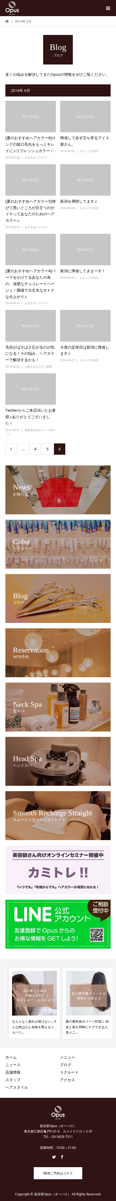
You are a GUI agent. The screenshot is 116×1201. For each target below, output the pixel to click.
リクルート (69, 1072)
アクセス (67, 1079)
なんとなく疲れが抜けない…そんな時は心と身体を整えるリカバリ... (31, 1027)
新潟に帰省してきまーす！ (82, 270)
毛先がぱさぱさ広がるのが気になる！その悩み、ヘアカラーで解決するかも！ (29, 354)
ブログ (65, 1064)
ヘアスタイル (16, 1087)
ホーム (11, 1057)
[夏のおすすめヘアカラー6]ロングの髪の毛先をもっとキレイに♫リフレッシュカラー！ (30, 144)
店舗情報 (13, 1072)
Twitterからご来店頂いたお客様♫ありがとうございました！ (30, 417)
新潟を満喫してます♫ (78, 201)
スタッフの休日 (89, 151)
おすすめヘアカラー (37, 157)
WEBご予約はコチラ (58, 1173)
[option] (31, 1003)
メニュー (67, 1057)
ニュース (13, 1064)
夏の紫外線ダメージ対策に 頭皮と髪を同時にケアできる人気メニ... (84, 1027)
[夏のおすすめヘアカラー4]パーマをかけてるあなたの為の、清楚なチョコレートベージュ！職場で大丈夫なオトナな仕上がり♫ (30, 283)
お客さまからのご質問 (38, 366)
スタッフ (13, 1079)
